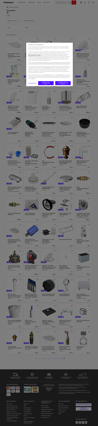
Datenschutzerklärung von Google (34, 55)
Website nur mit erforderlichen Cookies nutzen (45, 83)
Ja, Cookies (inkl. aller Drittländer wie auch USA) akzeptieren (63, 83)
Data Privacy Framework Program (42, 57)
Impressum (33, 78)
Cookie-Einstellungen (32, 83)
